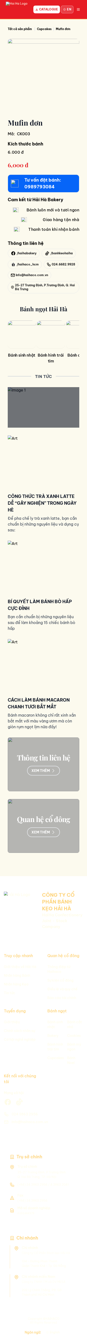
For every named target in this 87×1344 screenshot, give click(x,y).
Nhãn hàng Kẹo (16, 984)
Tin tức (9, 993)
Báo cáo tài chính (61, 998)
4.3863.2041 (59, 1184)
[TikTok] (75, 1313)
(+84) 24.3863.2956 (32, 1184)
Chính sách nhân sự (19, 1031)
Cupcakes (55, 1058)
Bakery (52, 1035)
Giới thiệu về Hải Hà (20, 967)
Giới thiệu (12, 1022)
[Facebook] (75, 1323)
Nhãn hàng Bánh (17, 975)
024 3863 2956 (25, 1114)
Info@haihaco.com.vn (30, 1122)
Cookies (74, 1035)
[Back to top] (75, 1334)
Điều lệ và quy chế (62, 989)
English (55, 1332)
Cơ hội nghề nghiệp (20, 1039)
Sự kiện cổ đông (60, 980)
